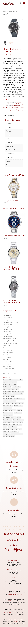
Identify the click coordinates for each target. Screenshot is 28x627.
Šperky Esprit (7, 357)
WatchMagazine (12, 600)
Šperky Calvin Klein (8, 352)
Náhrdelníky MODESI (19, 398)
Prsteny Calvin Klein (18, 419)
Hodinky (9, 11)
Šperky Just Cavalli (8, 361)
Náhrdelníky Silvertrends (9, 401)
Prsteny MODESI (7, 422)
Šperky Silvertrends (9, 371)
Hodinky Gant (7, 331)
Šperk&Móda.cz (8, 612)
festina (22, 107)
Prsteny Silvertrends (18, 422)
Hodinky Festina (8, 329)
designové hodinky (8, 107)
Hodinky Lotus (7, 336)
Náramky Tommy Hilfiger (9, 410)
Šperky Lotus (7, 364)
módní (15, 110)
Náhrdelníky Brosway (8, 396)
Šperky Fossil (7, 359)
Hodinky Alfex (7, 315)
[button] (22, 19)
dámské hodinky (15, 105)
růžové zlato (21, 110)
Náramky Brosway (8, 405)
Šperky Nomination (9, 368)
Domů (4, 11)
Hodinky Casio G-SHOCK (10, 322)
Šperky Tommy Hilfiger (9, 373)
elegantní (17, 107)
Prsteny (19, 417)
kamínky (14, 109)
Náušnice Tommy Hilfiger (9, 417)
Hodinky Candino (8, 317)
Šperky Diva (6, 355)
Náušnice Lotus (18, 412)
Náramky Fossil (18, 405)
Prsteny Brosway (7, 419)
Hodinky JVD (7, 334)
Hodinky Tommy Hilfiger (10, 343)
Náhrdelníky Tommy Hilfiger (10, 403)
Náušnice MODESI (7, 415)
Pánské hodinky (7, 424)
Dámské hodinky (7, 379)
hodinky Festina (7, 109)
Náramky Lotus (7, 408)
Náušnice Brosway (8, 412)
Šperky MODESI (8, 366)
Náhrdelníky (20, 393)
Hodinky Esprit (7, 327)
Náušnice (19, 410)
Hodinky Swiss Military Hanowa (12, 341)
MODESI (16, 621)
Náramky (21, 403)
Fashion (10, 13)
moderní (10, 110)
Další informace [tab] (9, 115)
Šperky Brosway (7, 350)
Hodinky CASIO (7, 320)
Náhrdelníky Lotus (8, 398)
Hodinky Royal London (9, 338)
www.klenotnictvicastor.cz (11, 593)
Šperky (5, 348)
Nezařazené (6, 345)
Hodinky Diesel (7, 324)
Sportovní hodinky (17, 424)
